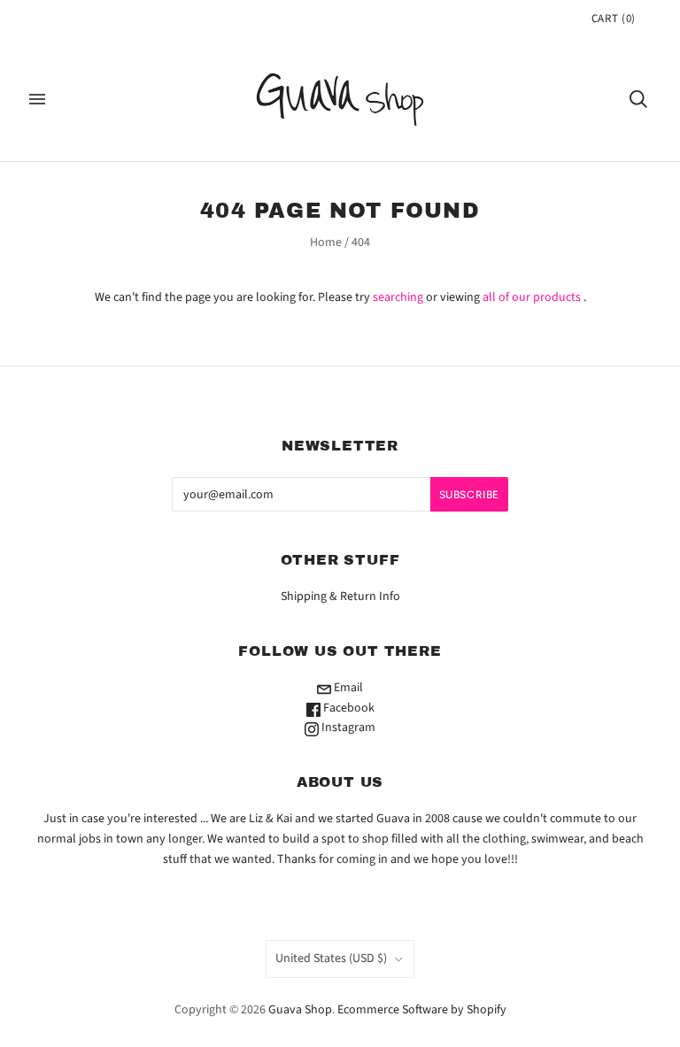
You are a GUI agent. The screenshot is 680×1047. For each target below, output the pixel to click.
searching (398, 297)
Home (326, 242)
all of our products (532, 297)
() (613, 19)
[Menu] (37, 99)
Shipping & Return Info (340, 596)
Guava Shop (300, 1010)
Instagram (347, 727)
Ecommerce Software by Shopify (421, 1010)
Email (347, 688)
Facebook (348, 708)
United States (331, 958)
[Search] (638, 99)
